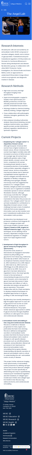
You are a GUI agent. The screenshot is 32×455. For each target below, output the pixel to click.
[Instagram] (9, 425)
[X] (6, 424)
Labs (5, 10)
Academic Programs (9, 433)
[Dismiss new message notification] (30, 445)
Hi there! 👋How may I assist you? (21, 446)
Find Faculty (7, 436)
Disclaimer (5, 447)
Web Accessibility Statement (10, 450)
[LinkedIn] (11, 425)
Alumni (5, 431)
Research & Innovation (10, 438)
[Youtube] (14, 424)
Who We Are (6, 441)
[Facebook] (4, 425)
